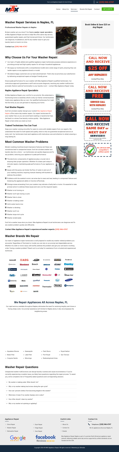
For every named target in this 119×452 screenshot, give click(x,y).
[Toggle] (6, 382)
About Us (65, 9)
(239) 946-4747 (106, 2)
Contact (97, 9)
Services (74, 9)
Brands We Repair (86, 9)
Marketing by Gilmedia (78, 447)
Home (58, 9)
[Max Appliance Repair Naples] (12, 9)
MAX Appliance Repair (52, 447)
